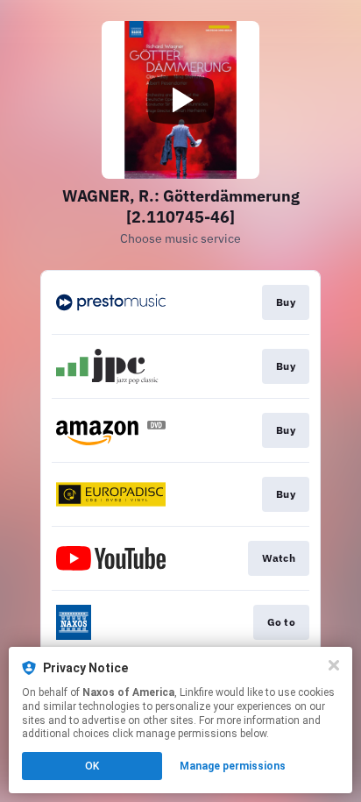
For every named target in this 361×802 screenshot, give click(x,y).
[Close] (334, 665)
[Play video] (180, 99)
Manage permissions (233, 766)
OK (92, 766)
